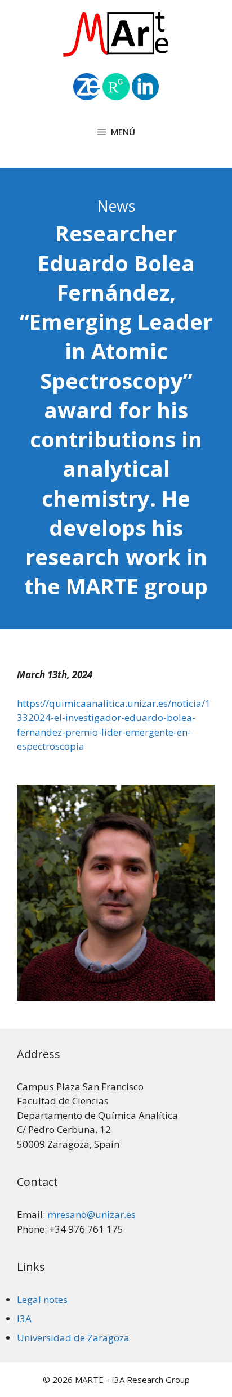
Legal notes (42, 1299)
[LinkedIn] (145, 96)
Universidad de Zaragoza (73, 1337)
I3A (24, 1318)
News (116, 206)
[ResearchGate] (117, 96)
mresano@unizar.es (91, 1214)
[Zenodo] (86, 96)
